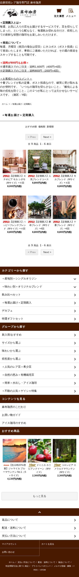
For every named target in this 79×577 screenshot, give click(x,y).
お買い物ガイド (11, 414)
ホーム (5, 104)
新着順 (50, 126)
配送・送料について (46, 562)
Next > (47, 136)
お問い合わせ (8, 552)
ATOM (43, 570)
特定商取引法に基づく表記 (17, 566)
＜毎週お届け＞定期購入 (21, 104)
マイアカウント (9, 544)
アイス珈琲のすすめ (14, 422)
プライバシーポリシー (41, 566)
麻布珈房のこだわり (14, 406)
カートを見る (47, 544)
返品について (64, 562)
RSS (36, 570)
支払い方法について (26, 562)
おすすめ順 (31, 126)
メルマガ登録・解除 (62, 566)
